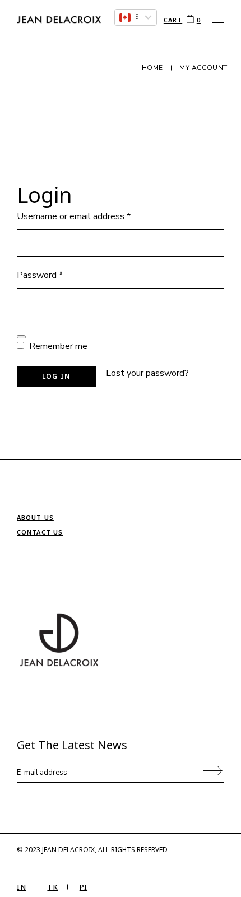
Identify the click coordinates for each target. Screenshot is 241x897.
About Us (35, 517)
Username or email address (91, 216)
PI (83, 887)
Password (57, 275)
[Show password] (21, 336)
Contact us (40, 532)
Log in (56, 376)
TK (52, 887)
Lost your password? (147, 373)
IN (21, 887)
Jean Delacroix (68, 849)
